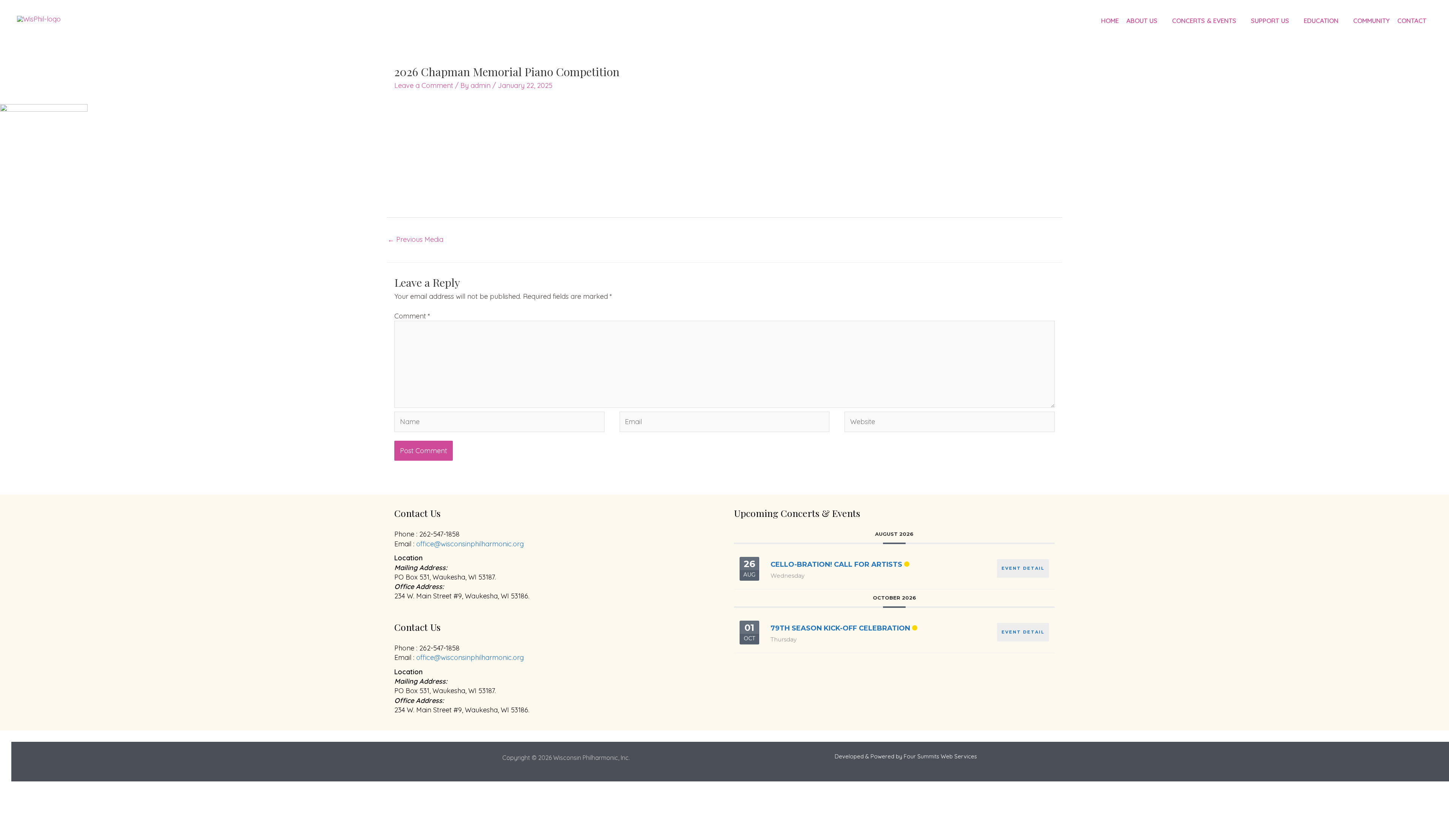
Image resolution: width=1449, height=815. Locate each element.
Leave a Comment (423, 85)
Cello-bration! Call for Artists (836, 564)
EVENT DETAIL (1022, 568)
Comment (412, 316)
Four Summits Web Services (940, 756)
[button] (1160, 21)
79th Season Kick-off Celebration (840, 628)
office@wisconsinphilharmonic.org (470, 544)
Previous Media (415, 239)
